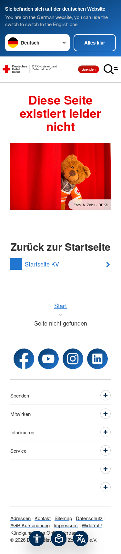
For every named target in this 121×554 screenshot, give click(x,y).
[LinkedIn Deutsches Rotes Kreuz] (97, 358)
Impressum (66, 525)
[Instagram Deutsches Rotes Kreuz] (73, 358)
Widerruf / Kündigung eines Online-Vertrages (56, 529)
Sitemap (63, 518)
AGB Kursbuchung (30, 525)
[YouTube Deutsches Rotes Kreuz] (48, 358)
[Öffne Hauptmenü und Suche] (110, 69)
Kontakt (43, 518)
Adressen (20, 518)
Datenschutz (89, 518)
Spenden (89, 69)
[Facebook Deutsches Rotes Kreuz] (24, 358)
